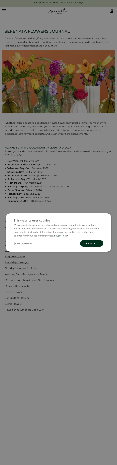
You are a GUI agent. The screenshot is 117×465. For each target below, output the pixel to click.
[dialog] (58, 232)
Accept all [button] (91, 243)
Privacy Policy (61, 235)
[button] (23, 243)
